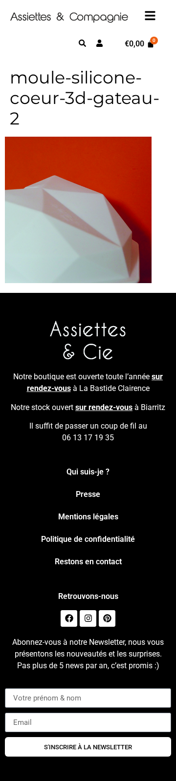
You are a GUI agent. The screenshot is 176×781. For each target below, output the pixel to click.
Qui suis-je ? (88, 471)
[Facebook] (69, 618)
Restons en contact (88, 561)
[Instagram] (88, 618)
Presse (88, 494)
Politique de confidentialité (88, 539)
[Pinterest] (107, 618)
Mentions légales (88, 516)
